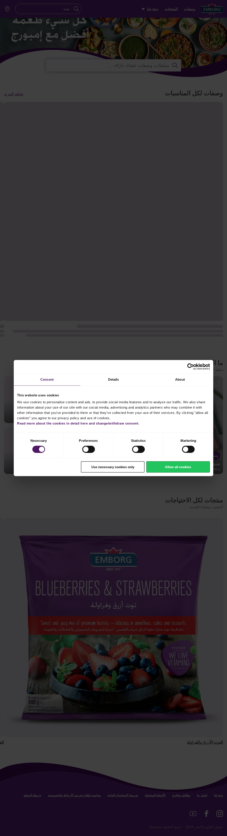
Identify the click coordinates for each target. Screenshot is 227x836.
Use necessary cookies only (112, 467)
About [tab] (180, 379)
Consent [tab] (47, 379)
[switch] (88, 449)
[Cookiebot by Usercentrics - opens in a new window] (190, 366)
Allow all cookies (178, 467)
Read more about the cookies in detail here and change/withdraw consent (77, 423)
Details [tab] (113, 379)
